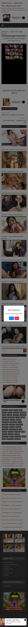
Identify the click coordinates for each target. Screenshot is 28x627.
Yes (11, 318)
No (17, 318)
